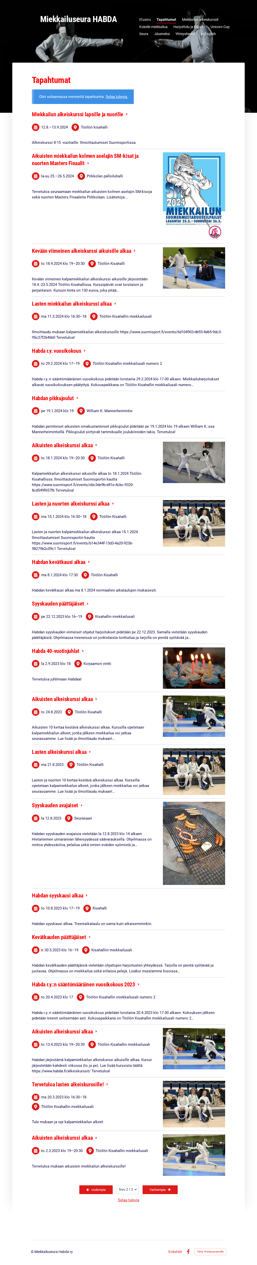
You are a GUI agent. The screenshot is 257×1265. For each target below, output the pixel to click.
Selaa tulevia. (117, 96)
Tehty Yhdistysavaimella (210, 1251)
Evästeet (175, 1251)
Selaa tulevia (128, 1200)
